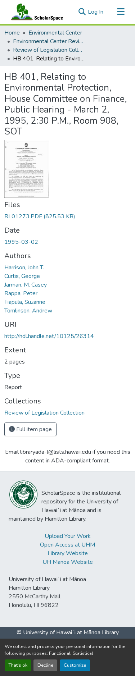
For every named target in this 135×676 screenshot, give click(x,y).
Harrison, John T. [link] (24, 267)
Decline (45, 665)
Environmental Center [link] (55, 33)
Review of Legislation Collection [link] (49, 50)
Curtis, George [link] (22, 276)
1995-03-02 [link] (21, 242)
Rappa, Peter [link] (20, 293)
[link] (67, 216)
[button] (35, 12)
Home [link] (12, 33)
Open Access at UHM (67, 545)
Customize (75, 665)
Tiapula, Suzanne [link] (24, 302)
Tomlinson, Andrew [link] (28, 311)
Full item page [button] (33, 429)
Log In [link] (95, 12)
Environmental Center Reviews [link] (49, 41)
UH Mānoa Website (67, 562)
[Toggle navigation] (121, 12)
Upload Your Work (68, 536)
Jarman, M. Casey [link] (25, 285)
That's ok (18, 665)
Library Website (68, 553)
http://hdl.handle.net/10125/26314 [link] (49, 336)
